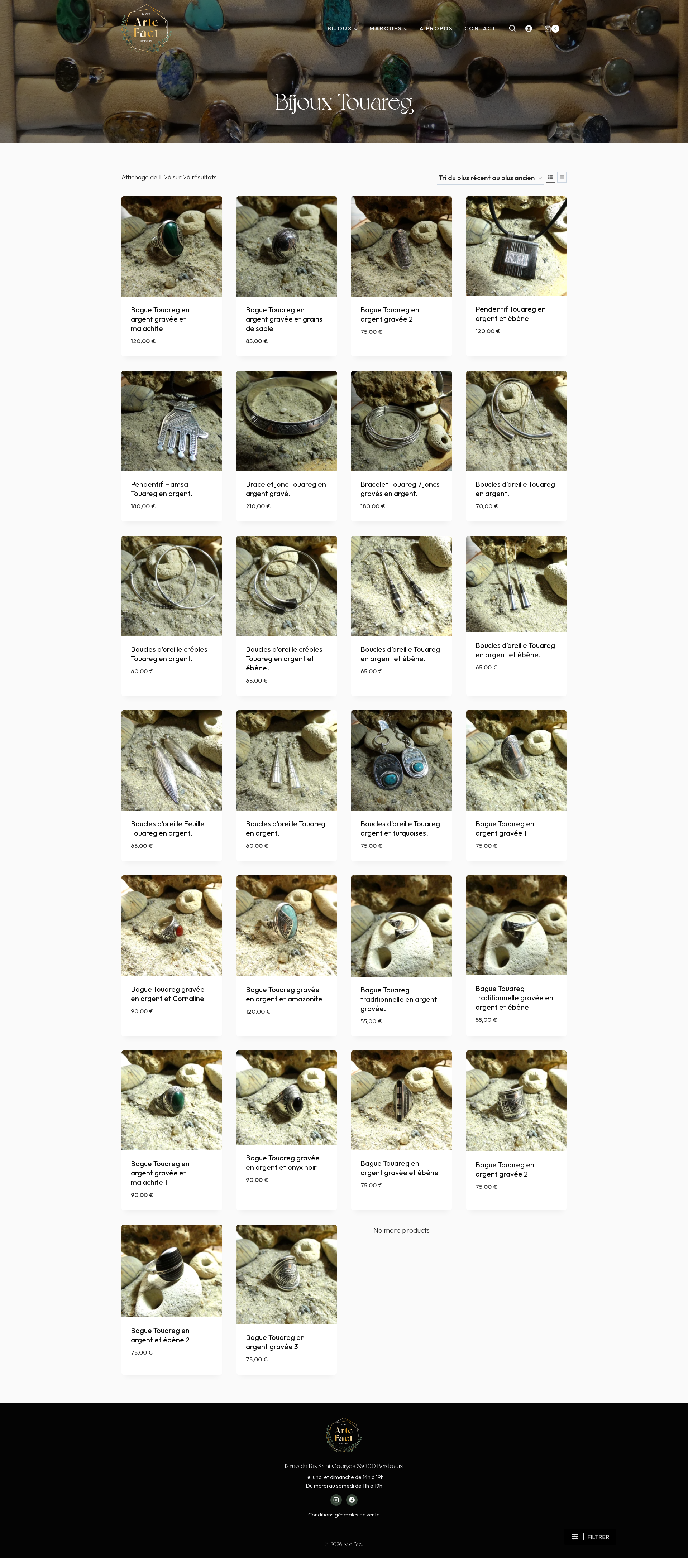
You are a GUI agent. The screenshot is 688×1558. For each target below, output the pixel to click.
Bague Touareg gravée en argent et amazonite (284, 994)
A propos (436, 28)
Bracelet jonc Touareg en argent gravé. (286, 489)
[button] (590, 1537)
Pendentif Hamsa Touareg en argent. (161, 489)
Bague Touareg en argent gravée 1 (505, 828)
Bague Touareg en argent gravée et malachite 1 (160, 1173)
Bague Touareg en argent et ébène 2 (160, 1335)
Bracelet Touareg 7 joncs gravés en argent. (400, 489)
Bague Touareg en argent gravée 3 (275, 1342)
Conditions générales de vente (343, 1514)
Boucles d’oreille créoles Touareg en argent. (169, 654)
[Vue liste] (562, 177)
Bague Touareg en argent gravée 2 (389, 314)
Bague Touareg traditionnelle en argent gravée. (398, 999)
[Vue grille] (550, 177)
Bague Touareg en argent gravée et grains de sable (284, 319)
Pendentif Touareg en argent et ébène (511, 313)
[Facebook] (352, 1500)
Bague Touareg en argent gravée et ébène (399, 1168)
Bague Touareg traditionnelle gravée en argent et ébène (514, 997)
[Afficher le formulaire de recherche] (512, 28)
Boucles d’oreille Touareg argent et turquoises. (400, 828)
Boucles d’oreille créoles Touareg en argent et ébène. (284, 658)
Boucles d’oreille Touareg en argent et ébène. (400, 654)
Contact (480, 28)
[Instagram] (336, 1500)
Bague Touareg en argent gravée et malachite (160, 319)
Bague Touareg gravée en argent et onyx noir (283, 1162)
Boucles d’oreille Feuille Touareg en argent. (168, 828)
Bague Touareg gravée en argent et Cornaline (168, 994)
